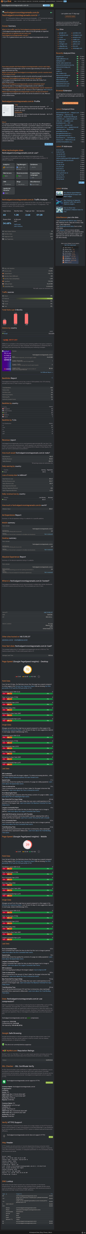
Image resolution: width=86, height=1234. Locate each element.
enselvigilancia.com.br (21, 640)
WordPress (8, 184)
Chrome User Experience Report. (25, 686)
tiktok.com (62, 39)
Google (11, 1033)
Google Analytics (9, 167)
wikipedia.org (63, 46)
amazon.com (77, 37)
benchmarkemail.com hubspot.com (67, 113)
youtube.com (77, 33)
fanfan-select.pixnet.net (63, 63)
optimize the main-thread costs (28, 777)
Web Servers (7, 173)
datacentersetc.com (62, 86)
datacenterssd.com (62, 82)
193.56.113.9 (59, 162)
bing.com (62, 42)
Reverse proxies (22, 173)
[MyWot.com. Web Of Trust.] (4, 1051)
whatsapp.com (77, 48)
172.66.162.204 (60, 156)
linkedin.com (76, 42)
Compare (47, 5)
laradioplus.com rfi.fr (63, 123)
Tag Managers (21, 164)
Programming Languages (34, 174)
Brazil (5, 333)
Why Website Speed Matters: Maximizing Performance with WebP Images (72, 194)
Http (7, 1143)
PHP (33, 177)
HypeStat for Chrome (71, 103)
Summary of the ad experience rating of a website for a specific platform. (23, 518)
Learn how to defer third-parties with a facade (35, 818)
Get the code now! (70, 245)
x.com (61, 37)
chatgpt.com (63, 44)
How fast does (27, 646)
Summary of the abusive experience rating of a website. (18, 560)
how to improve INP (40, 970)
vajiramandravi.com (62, 77)
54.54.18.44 (59, 150)
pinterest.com (63, 48)
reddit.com (76, 39)
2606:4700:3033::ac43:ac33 (64, 160)
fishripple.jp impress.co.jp (64, 115)
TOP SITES (19, 1)
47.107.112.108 (60, 171)
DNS (7, 1181)
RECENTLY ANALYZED (26, 1)
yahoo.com (76, 44)
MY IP (65, 1)
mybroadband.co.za (62, 59)
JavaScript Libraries (6, 189)
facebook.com (63, 35)
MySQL (34, 167)
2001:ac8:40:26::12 (62, 173)
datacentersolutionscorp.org (65, 65)
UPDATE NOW (70, 16)
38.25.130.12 (60, 169)
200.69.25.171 (60, 177)
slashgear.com (60, 61)
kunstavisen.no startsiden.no (65, 138)
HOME (15, 1)
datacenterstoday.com (63, 67)
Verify (12, 1122)
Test (51, 1137)
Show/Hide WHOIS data (67, 226)
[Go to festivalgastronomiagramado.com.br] (39, 15)
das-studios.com (61, 73)
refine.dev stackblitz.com (64, 121)
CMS (4, 182)
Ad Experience (11, 515)
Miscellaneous (35, 182)
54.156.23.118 (60, 164)
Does (22, 1000)
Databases (34, 164)
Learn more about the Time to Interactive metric (24, 790)
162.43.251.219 (60, 154)
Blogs (18, 182)
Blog (41, 1232)
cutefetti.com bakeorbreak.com (66, 119)
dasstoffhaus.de (61, 79)
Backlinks (9, 378)
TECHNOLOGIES (59, 1)
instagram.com (77, 35)
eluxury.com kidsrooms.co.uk (65, 140)
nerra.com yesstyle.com (64, 125)
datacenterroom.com (62, 84)
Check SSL (49, 1082)
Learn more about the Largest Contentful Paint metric (23, 811)
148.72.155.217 (48, 90)
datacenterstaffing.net (63, 75)
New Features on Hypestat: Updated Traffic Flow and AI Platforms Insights (72, 202)
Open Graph (35, 184)
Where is (25, 581)
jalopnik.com (60, 57)
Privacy (46, 1232)
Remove (62, 230)
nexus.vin (59, 69)
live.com (75, 46)
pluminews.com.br (7, 640)
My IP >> (81, 182)
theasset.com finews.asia (64, 129)
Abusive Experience (14, 557)
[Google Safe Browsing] (3, 1044)
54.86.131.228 (60, 152)
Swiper (6, 193)
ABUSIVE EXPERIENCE (50, 1)
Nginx (6, 176)
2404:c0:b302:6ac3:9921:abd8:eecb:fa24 (69, 158)
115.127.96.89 (60, 179)
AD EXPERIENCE (42, 1)
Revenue (9, 440)
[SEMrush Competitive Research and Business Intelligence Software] (9, 340)
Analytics (6, 164)
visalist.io (59, 71)
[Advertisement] (27, 52)
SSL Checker (18, 1066)
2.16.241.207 (60, 167)
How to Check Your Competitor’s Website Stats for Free (73, 210)
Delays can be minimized (11, 777)
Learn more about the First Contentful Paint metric (17, 824)
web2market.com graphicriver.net (67, 127)
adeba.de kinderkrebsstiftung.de (66, 117)
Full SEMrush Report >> (47, 372)
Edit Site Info (49, 144)
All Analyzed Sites (34, 1232)
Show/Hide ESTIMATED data (68, 221)
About (50, 1232)
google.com (62, 33)
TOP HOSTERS (35, 1)
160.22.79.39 (60, 175)
